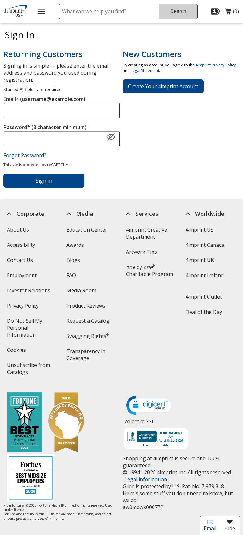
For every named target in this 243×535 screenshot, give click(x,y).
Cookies (17, 352)
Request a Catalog (87, 320)
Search (178, 11)
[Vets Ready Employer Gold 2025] (66, 423)
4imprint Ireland (204, 275)
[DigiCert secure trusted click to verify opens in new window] (150, 406)
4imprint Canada (205, 244)
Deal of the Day (203, 311)
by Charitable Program (149, 270)
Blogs (73, 260)
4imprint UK (199, 260)
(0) (232, 13)
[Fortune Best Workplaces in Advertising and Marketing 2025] (24, 423)
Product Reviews (85, 305)
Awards (75, 244)
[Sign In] (216, 11)
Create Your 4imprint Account (163, 86)
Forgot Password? (24, 155)
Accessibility (21, 244)
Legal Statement (145, 70)
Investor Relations (29, 292)
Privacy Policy (23, 307)
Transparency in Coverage (86, 357)
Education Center (86, 229)
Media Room (81, 290)
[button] (110, 137)
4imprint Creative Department (146, 233)
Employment (21, 275)
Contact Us (20, 260)
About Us (18, 229)
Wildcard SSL (139, 424)
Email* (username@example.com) (44, 99)
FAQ (71, 275)
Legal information (145, 479)
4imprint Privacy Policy (216, 65)
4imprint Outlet (203, 296)
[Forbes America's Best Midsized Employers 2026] (30, 478)
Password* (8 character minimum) (45, 127)
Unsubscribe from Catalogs (28, 371)
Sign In (44, 180)
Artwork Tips (141, 251)
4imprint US (199, 229)
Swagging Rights (87, 336)
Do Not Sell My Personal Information (30, 329)
